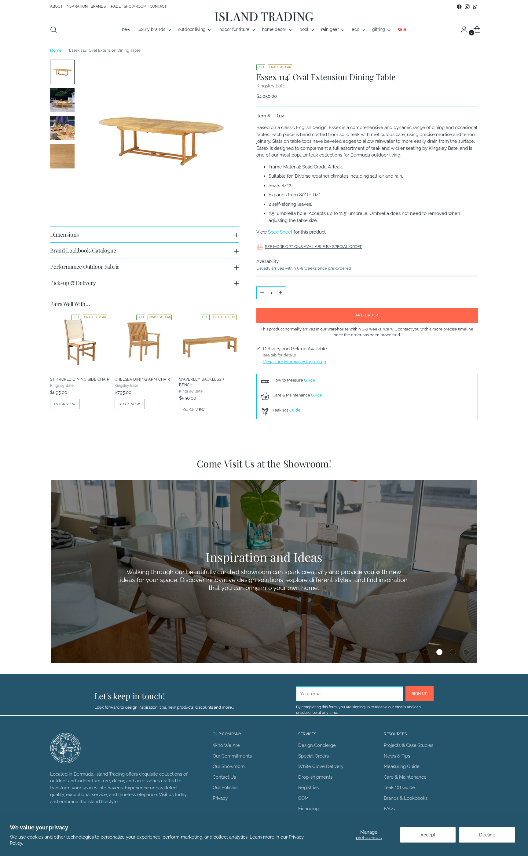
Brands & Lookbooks (405, 798)
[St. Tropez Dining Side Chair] (80, 342)
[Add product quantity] (280, 293)
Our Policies (225, 787)
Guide (309, 380)
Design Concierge (317, 745)
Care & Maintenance (405, 777)
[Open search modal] (53, 30)
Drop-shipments (315, 777)
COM (303, 798)
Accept (427, 835)
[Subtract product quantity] (262, 293)
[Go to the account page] (462, 30)
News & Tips (397, 756)
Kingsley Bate (270, 86)
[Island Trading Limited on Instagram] (467, 6)
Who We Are (226, 745)
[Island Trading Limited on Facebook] (459, 6)
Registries (308, 787)
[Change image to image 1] (62, 72)
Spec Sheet (280, 232)
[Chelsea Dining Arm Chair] (144, 342)
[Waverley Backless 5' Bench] (209, 342)
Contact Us (224, 777)
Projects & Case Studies (408, 745)
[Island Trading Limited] (264, 16)
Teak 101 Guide (399, 787)
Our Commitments (232, 756)
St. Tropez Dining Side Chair (79, 379)
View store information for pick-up (294, 361)
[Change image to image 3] (62, 128)
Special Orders (313, 756)
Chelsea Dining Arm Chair (142, 379)
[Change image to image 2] (62, 100)
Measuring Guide (402, 766)
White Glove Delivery (320, 766)
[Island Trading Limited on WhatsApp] (475, 6)
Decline (487, 835)
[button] (426, 652)
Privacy (220, 798)
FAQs (389, 808)
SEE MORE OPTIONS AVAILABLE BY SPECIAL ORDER (313, 246)
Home (56, 50)
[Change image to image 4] (62, 156)
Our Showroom (229, 766)
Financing (308, 808)
